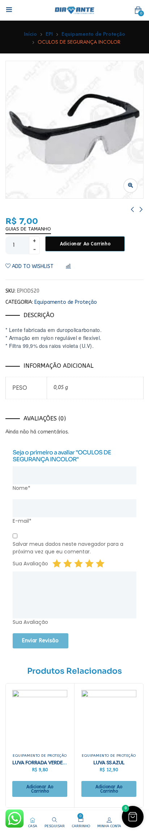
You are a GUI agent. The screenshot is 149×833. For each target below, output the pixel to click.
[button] (138, 10)
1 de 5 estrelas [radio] (56, 563)
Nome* (21, 488)
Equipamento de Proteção (93, 34)
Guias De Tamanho (28, 229)
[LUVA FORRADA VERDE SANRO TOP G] (39, 717)
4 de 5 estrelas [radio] (89, 563)
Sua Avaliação (30, 563)
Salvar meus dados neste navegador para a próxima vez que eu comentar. (68, 547)
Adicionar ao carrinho (85, 243)
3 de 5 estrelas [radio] (78, 563)
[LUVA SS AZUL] (108, 717)
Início (30, 34)
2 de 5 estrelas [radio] (67, 563)
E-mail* (22, 521)
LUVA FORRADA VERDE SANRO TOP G (53, 762)
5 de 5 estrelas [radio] (100, 563)
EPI (49, 34)
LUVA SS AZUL (108, 762)
